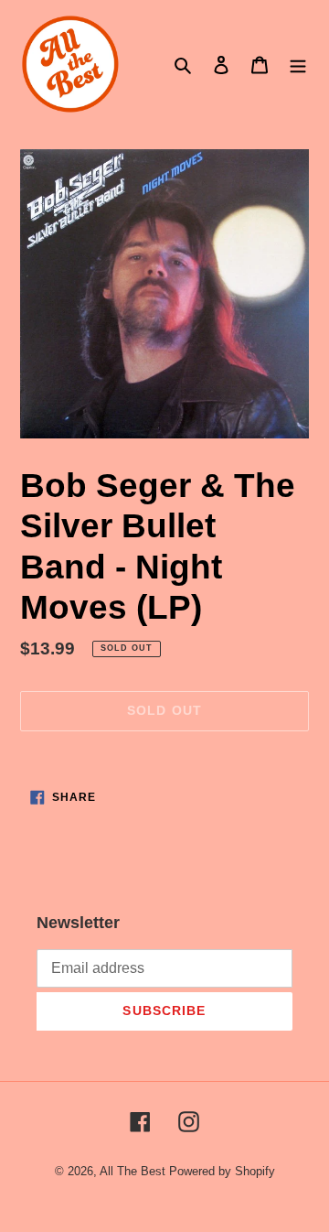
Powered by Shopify (222, 1171)
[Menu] (298, 64)
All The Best (132, 1171)
